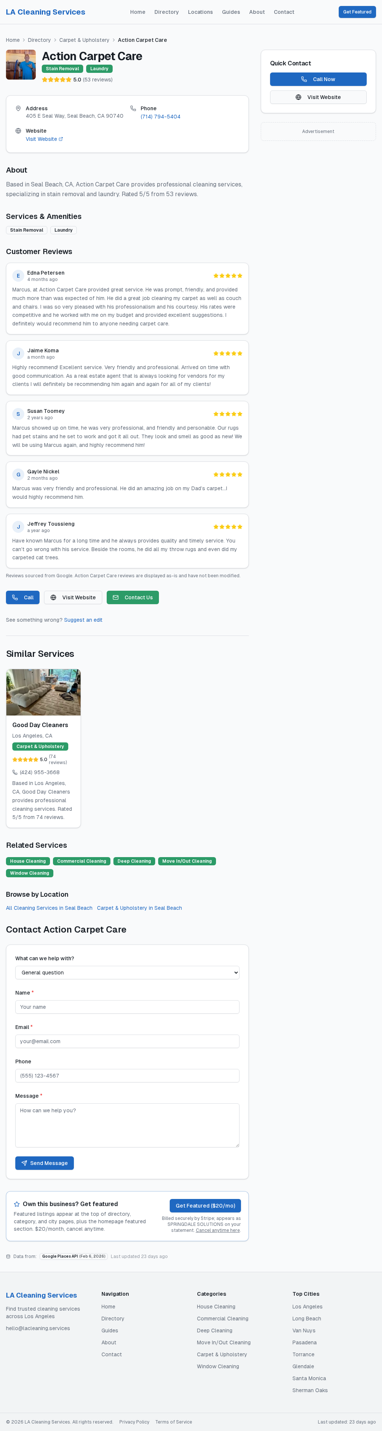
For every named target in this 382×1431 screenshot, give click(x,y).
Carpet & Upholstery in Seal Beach (139, 908)
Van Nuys (304, 1330)
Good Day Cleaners (40, 725)
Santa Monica (309, 1378)
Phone (23, 1061)
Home (137, 12)
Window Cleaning (218, 1366)
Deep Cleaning (214, 1330)
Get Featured (357, 12)
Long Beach (306, 1319)
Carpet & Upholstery (84, 40)
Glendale (303, 1366)
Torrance (303, 1354)
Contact (284, 12)
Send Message (49, 1163)
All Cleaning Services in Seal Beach (49, 908)
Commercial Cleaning (222, 1319)
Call (29, 597)
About (257, 12)
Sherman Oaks (310, 1390)
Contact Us (139, 597)
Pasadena (304, 1342)
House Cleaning (216, 1307)
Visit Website (41, 139)
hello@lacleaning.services (38, 1328)
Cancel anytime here (218, 1230)
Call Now (324, 79)
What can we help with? (44, 958)
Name (24, 993)
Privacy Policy (134, 1422)
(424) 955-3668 (40, 772)
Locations (200, 12)
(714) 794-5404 (161, 117)
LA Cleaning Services (45, 12)
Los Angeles (307, 1307)
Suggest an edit (83, 620)
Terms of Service (173, 1422)
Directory (166, 12)
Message (29, 1096)
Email (24, 1027)
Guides (231, 12)
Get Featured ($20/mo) (205, 1206)
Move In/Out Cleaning (224, 1342)
